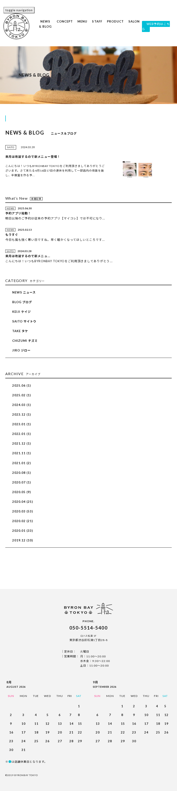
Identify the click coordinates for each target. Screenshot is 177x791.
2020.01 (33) (22, 530)
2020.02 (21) (22, 521)
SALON (134, 26)
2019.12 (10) (22, 540)
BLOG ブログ (22, 302)
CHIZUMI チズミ (25, 340)
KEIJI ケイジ (21, 312)
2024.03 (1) (21, 405)
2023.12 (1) (21, 414)
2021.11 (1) (21, 453)
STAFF (97, 26)
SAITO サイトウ (24, 321)
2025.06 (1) (21, 385)
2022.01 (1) (21, 434)
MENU (82, 26)
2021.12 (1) (21, 443)
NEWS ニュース (24, 292)
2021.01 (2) (21, 463)
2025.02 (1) (21, 395)
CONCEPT (65, 24)
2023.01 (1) (21, 424)
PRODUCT (115, 24)
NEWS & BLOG (45, 29)
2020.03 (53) (22, 511)
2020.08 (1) (21, 473)
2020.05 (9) (21, 492)
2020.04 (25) (22, 501)
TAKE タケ (20, 331)
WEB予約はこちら (156, 26)
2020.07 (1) (21, 482)
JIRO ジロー (21, 350)
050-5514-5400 (88, 627)
